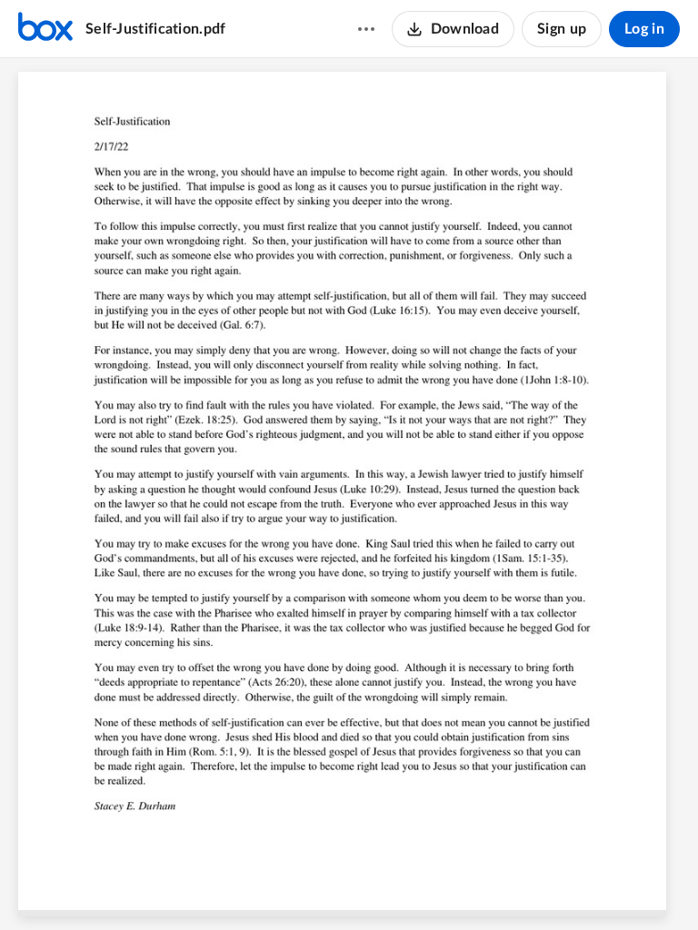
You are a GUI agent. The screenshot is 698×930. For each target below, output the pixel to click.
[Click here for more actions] (366, 29)
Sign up (561, 29)
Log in (644, 29)
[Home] (45, 29)
